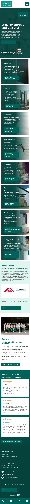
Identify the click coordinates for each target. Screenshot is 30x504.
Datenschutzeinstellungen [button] (9, 489)
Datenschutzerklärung (18, 484)
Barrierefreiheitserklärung (15, 486)
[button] (27, 4)
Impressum (8, 484)
